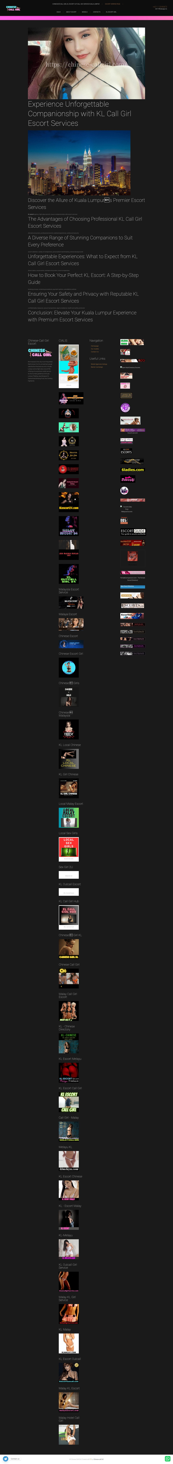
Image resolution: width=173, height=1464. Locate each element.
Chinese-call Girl (99, 1459)
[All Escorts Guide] (132, 360)
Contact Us (95, 352)
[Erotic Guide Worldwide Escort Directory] (124, 520)
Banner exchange (97, 367)
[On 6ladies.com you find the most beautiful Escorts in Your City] (132, 469)
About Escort (71, 12)
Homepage (95, 346)
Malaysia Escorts (126, 511)
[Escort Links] (125, 385)
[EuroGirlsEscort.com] (125, 352)
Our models (95, 349)
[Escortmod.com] (132, 595)
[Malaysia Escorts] (125, 407)
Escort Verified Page (112, 4)
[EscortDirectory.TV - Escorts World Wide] (126, 395)
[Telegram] (5, 1459)
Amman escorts (140, 463)
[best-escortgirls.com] (132, 342)
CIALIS (59, 12)
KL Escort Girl (111, 12)
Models (85, 12)
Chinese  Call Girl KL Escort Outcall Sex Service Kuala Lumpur (76, 4)
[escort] (132, 500)
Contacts (96, 12)
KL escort (31, 214)
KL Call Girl (130, 219)
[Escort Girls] (126, 441)
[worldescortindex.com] (126, 375)
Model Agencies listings (99, 364)
